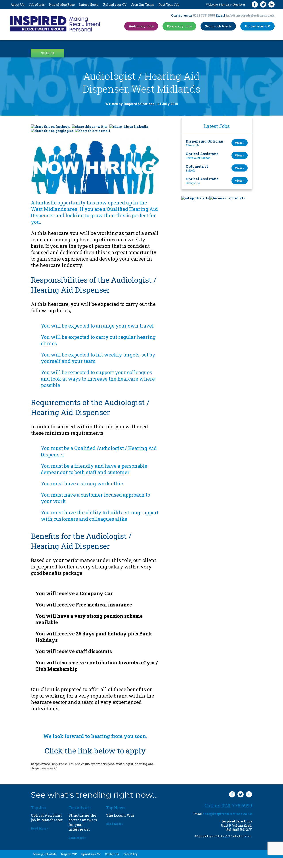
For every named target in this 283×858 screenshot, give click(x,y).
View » (239, 143)
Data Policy (130, 854)
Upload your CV (114, 4)
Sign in (224, 4)
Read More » (39, 828)
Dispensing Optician (204, 141)
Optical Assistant (202, 153)
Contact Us (112, 854)
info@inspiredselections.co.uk (250, 15)
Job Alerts (37, 4)
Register (239, 4)
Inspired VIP (69, 854)
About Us (17, 4)
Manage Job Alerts (45, 854)
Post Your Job (169, 4)
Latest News (88, 4)
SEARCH (47, 53)
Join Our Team (142, 4)
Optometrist (197, 166)
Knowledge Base (62, 4)
